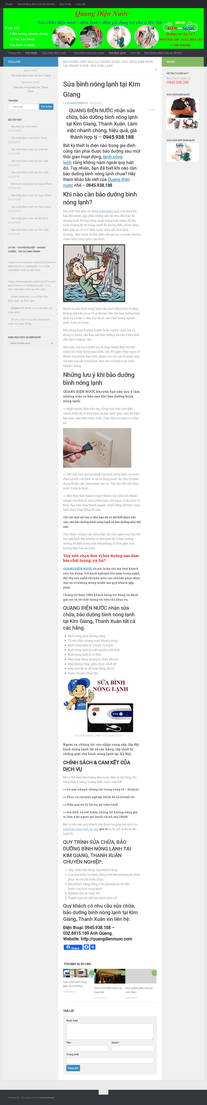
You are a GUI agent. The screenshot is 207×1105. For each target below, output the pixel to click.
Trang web (72, 1054)
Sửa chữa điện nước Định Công (29, 137)
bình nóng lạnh (109, 211)
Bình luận (72, 1020)
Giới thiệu (65, 4)
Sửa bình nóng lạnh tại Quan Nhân (31, 183)
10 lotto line (18, 319)
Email (116, 1042)
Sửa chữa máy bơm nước (89, 52)
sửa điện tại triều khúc (24, 126)
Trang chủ (14, 52)
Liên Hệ (80, 4)
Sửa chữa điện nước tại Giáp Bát (29, 149)
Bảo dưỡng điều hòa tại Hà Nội (36, 4)
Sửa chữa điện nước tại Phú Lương (31, 206)
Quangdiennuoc (77, 103)
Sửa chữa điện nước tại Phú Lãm (30, 172)
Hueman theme (47, 1097)
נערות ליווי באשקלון (21, 308)
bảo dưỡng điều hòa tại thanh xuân (91, 61)
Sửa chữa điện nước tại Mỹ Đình (29, 218)
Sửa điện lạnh (117, 52)
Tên (69, 1042)
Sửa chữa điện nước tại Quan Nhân (31, 195)
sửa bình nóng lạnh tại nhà (81, 829)
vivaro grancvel (20, 296)
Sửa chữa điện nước (54, 52)
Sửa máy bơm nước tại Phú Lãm (29, 160)
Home (9, 4)
